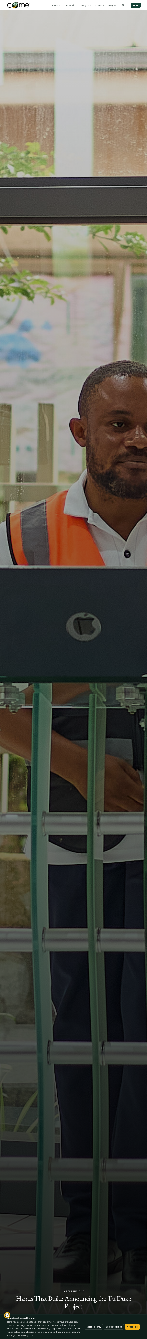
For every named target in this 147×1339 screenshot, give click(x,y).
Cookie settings (114, 1326)
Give (136, 5)
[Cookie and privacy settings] (7, 1315)
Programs (86, 5)
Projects (99, 5)
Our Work (69, 5)
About (54, 5)
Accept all (132, 1326)
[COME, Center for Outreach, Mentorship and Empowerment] (18, 5)
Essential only (93, 1326)
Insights (112, 5)
